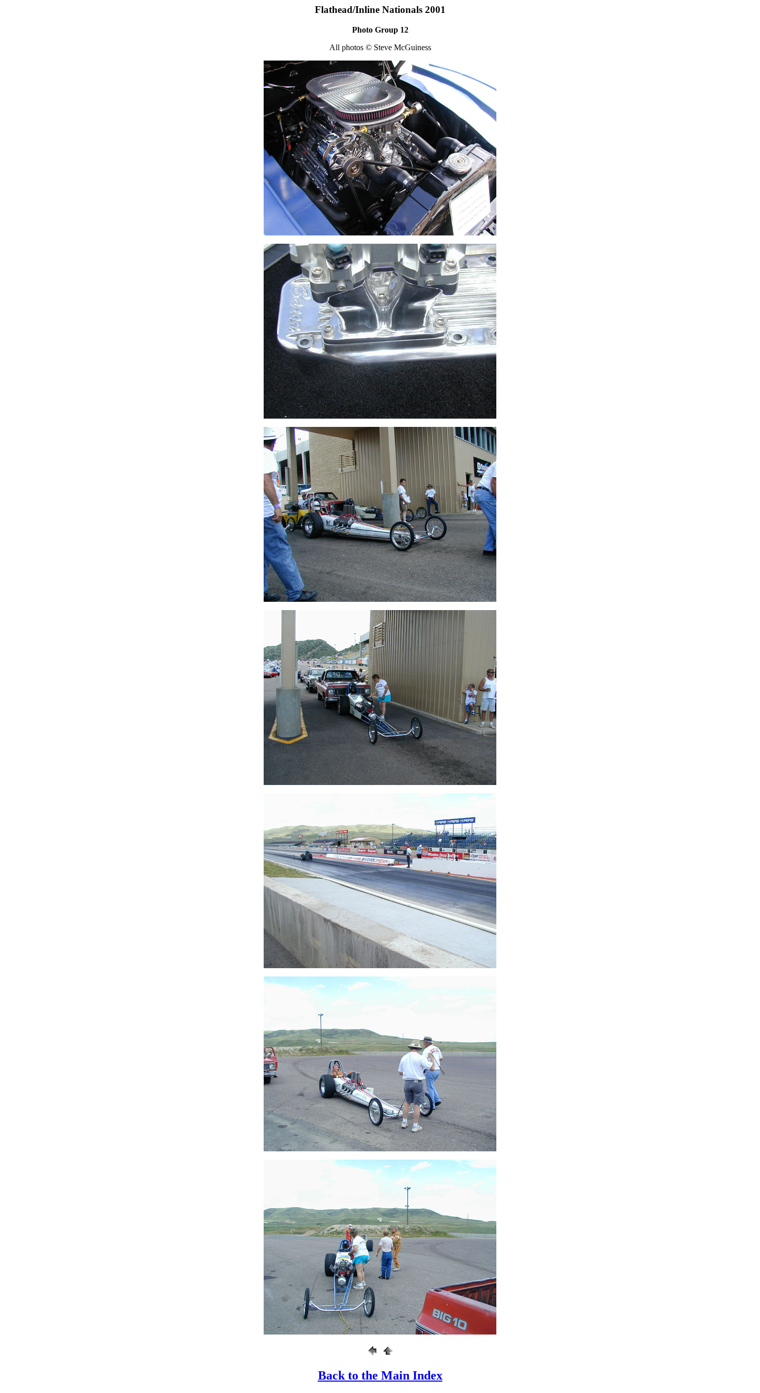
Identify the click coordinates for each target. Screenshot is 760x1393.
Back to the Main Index (380, 1375)
